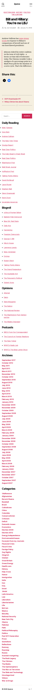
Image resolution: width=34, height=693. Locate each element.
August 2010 (7, 382)
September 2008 (9, 447)
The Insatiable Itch (11, 274)
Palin (4, 628)
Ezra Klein (5, 132)
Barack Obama (8, 499)
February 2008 (8, 466)
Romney (5, 647)
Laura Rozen (6, 185)
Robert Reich (9, 261)
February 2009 (8, 433)
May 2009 (6, 424)
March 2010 (7, 396)
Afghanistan (7, 496)
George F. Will (9, 239)
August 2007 (7, 483)
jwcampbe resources (10, 202)
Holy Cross (6, 572)
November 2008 (8, 441)
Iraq (3, 586)
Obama (5, 622)
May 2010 (6, 391)
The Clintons (17, 14)
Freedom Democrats (11, 234)
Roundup (5, 650)
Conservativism (8, 516)
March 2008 (7, 464)
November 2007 (8, 475)
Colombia (6, 513)
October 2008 (8, 444)
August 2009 (7, 416)
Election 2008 (9, 12)
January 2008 (8, 469)
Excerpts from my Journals (13, 541)
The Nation (8, 306)
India (4, 580)
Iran (3, 583)
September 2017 (8, 360)
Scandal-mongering (10, 656)
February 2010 (8, 399)
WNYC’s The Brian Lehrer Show (15, 350)
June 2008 (6, 455)
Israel (4, 589)
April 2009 (6, 427)
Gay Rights (6, 552)
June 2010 (6, 388)
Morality (5, 614)
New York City (7, 619)
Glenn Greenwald (8, 193)
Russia (4, 653)
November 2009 (8, 408)
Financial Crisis (8, 544)
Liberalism (6, 600)
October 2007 (7, 477)
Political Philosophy (10, 630)
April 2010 (6, 394)
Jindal (4, 591)
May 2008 (6, 458)
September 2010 (9, 380)
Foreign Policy (7, 549)
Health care (6, 566)
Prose (4, 639)
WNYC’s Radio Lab (11, 345)
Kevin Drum (6, 198)
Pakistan (5, 625)
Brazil (4, 505)
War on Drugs (7, 681)
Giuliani (5, 558)
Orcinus (7, 256)
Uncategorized (8, 675)
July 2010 (6, 385)
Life (3, 605)
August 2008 (7, 450)
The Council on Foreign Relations (16, 337)
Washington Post (8, 163)
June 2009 (6, 422)
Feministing (8, 230)
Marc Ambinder (10, 252)
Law (3, 597)
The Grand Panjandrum (12, 269)
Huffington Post (8, 171)
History (19, 12)
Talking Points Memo (10, 176)
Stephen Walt (7, 189)
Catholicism (7, 507)
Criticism (5, 519)
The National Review (12, 310)
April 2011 (6, 369)
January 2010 (7, 402)
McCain (5, 608)
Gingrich (5, 555)
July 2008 (6, 452)
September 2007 (9, 480)
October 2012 (7, 363)
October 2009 (8, 410)
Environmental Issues (10, 538)
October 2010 (7, 377)
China (4, 510)
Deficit (4, 521)
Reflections (6, 644)
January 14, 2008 (26, 28)
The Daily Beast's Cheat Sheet (13, 154)
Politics (27, 12)
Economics (6, 527)
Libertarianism (8, 602)
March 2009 (7, 430)
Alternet (7, 293)
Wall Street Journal (9, 167)
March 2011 (6, 371)
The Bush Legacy (9, 658)
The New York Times (10, 141)
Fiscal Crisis (7, 547)
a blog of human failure (12, 212)
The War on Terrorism (11, 670)
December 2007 (8, 472)
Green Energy (7, 563)
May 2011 (6, 366)
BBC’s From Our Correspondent (16, 332)
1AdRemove (7, 494)
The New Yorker (10, 341)
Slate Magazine (10, 302)
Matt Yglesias (7, 128)
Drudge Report (7, 145)
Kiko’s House (9, 243)
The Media (6, 664)
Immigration (7, 577)
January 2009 (8, 436)
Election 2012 (7, 533)
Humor (4, 575)
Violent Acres (9, 283)
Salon (6, 297)
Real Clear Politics (9, 150)
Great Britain (7, 561)
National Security (9, 616)
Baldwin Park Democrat (13, 217)
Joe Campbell (11, 28)
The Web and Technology (12, 672)
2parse (17, 4)
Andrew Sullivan (8, 136)
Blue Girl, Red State (11, 221)
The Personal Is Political (13, 278)
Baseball (5, 502)
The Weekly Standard (12, 322)
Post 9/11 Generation (10, 636)
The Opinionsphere (10, 667)
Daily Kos (7, 226)
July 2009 (6, 419)
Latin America (7, 594)
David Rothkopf (8, 180)
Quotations (6, 642)
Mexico (5, 611)
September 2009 (9, 413)
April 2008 (6, 461)
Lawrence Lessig (10, 248)
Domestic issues (8, 524)
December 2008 (8, 438)
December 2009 (8, 405)
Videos (5, 678)
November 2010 (8, 374)
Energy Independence (11, 535)
